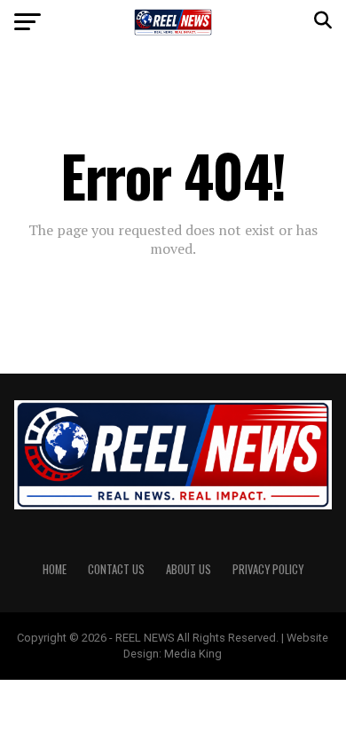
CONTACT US (116, 569)
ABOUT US (188, 569)
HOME (55, 569)
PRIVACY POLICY (267, 569)
